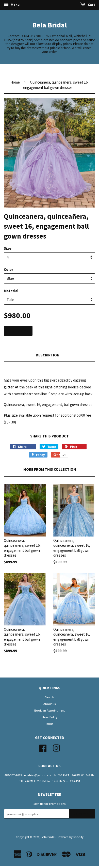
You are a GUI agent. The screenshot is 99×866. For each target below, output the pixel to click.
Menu (15, 4)
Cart (91, 4)
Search (49, 697)
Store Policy (50, 717)
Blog (49, 723)
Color (8, 269)
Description (47, 355)
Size (7, 248)
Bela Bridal (49, 24)
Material (11, 290)
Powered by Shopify (70, 837)
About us (49, 704)
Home (15, 82)
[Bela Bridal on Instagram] (56, 747)
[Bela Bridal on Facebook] (43, 747)
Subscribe (82, 814)
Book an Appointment (49, 710)
